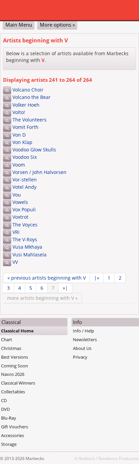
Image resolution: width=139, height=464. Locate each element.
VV (15, 262)
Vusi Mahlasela (29, 254)
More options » (57, 24)
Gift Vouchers (14, 427)
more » (42, 298)
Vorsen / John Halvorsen (39, 172)
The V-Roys (24, 239)
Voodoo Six (24, 157)
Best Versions (14, 357)
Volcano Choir (28, 89)
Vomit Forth (25, 127)
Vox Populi (24, 209)
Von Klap (22, 142)
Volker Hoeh (25, 105)
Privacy (80, 357)
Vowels (20, 202)
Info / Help (83, 331)
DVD (5, 409)
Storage (9, 444)
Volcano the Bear (31, 97)
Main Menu (18, 24)
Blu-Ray (8, 418)
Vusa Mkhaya (27, 247)
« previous (46, 278)
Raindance (108, 458)
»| (65, 288)
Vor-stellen (24, 179)
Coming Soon (14, 366)
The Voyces (24, 224)
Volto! (18, 112)
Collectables (13, 392)
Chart (6, 339)
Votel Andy (24, 187)
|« (96, 278)
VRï (16, 232)
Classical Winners (18, 383)
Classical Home (17, 331)
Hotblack (86, 458)
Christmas (11, 348)
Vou (16, 194)
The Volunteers (29, 119)
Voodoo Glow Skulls (34, 149)
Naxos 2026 (12, 374)
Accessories (12, 435)
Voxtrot (20, 217)
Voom (18, 165)
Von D (19, 135)
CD (4, 400)
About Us (82, 348)
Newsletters (85, 339)
